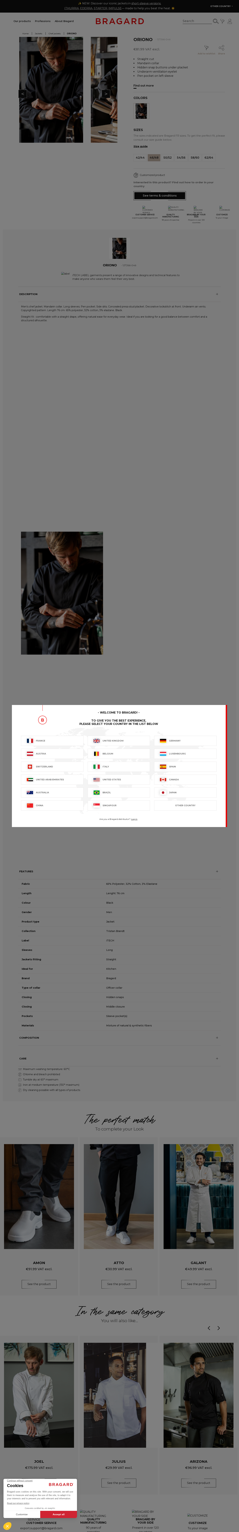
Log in (134, 819)
